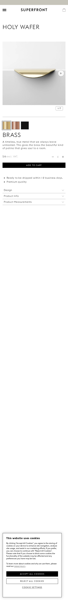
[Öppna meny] (4, 10)
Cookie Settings (32, 587)
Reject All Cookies (32, 581)
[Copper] (16, 125)
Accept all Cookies (32, 573)
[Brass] (6, 125)
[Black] (25, 125)
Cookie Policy (19, 566)
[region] (32, 565)
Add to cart (34, 165)
